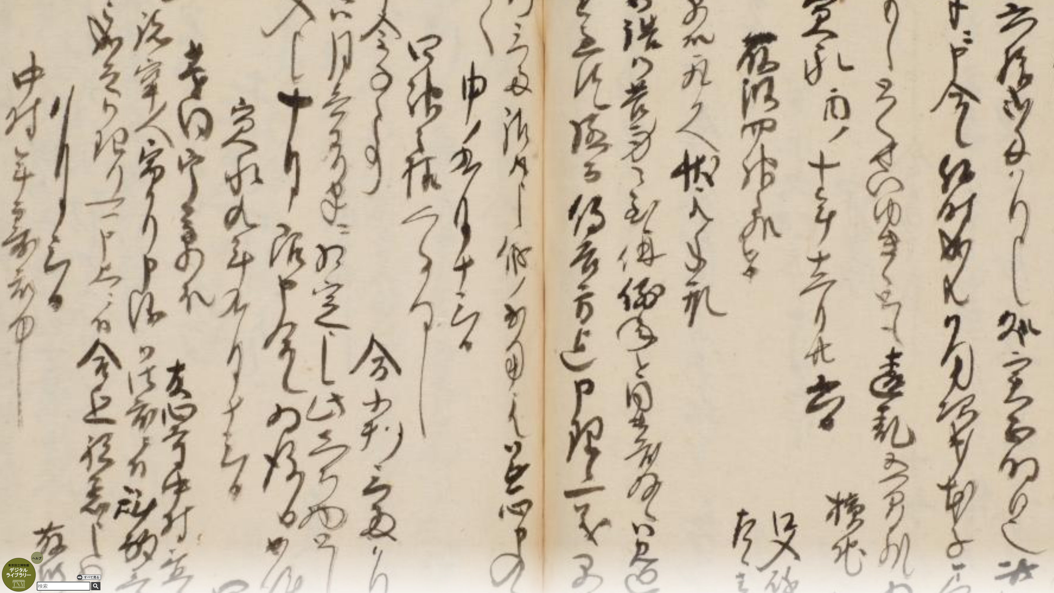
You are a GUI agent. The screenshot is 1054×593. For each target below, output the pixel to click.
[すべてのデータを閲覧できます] (89, 577)
